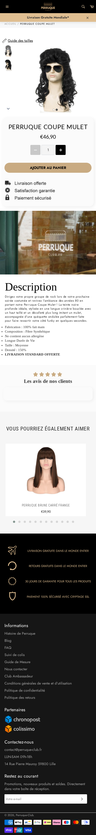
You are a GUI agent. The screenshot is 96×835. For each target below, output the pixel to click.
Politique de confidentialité (24, 690)
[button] (14, 522)
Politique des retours (19, 697)
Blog (7, 640)
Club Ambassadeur (18, 676)
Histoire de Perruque (19, 633)
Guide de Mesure (17, 661)
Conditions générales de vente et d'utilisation (38, 683)
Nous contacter (15, 669)
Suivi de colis (14, 654)
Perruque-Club (24, 815)
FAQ (7, 647)
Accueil (10, 24)
